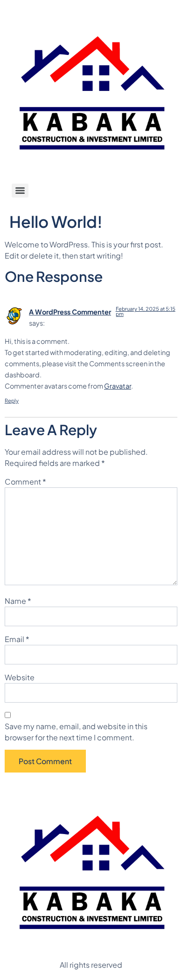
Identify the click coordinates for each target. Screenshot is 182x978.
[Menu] (20, 191)
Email (17, 639)
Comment (25, 481)
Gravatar (117, 386)
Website (20, 677)
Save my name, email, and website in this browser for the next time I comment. (76, 731)
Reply (12, 400)
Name (18, 601)
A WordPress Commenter (70, 312)
